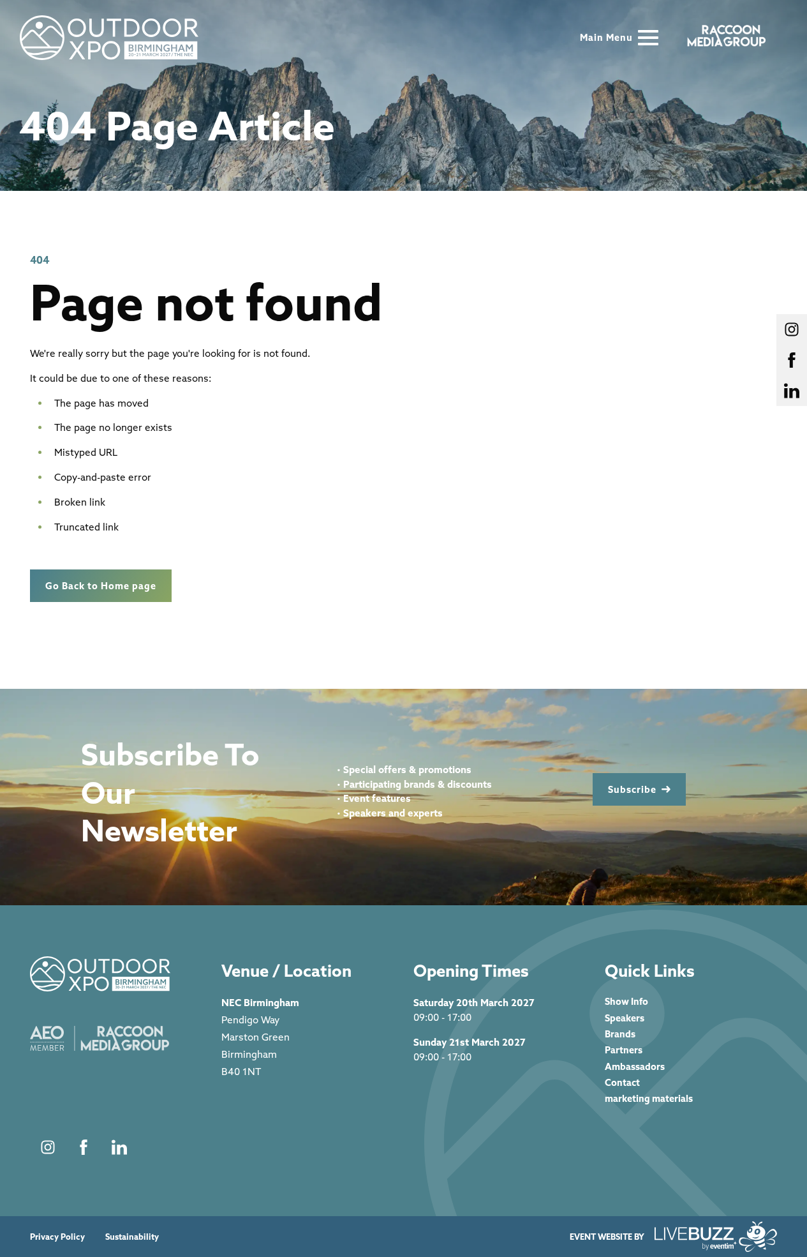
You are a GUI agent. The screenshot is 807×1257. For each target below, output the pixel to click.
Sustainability (132, 1237)
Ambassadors (635, 1066)
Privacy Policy (57, 1237)
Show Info (626, 1001)
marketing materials (649, 1098)
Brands (620, 1033)
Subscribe (632, 789)
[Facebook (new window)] (83, 1147)
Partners (623, 1049)
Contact (622, 1082)
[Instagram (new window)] (48, 1147)
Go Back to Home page (100, 586)
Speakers (624, 1017)
